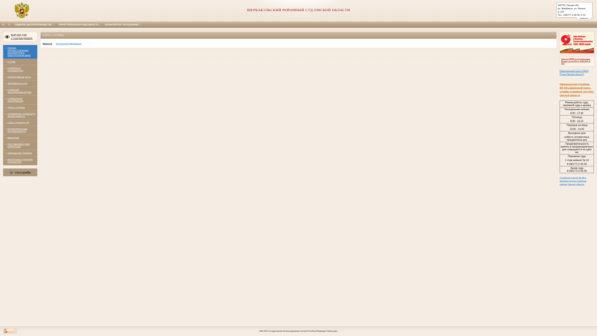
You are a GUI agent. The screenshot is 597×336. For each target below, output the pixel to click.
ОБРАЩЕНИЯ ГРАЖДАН (19, 153)
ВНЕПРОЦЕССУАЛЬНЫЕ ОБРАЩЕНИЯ (20, 160)
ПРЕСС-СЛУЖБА (16, 107)
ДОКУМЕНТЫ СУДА (17, 83)
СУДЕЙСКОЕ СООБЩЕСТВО (15, 69)
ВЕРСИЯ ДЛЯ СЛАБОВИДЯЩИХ (22, 37)
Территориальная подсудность (78, 24)
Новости (47, 43)
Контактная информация (69, 43)
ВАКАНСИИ (13, 138)
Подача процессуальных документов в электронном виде (19, 52)
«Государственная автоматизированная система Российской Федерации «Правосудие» (303, 331)
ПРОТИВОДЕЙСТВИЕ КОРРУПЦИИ (18, 145)
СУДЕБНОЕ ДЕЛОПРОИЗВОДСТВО (19, 91)
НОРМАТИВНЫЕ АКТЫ (19, 77)
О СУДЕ (11, 62)
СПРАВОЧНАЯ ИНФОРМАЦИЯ (15, 100)
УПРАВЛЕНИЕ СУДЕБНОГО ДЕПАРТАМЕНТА (21, 115)
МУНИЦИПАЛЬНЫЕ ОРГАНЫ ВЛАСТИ (17, 130)
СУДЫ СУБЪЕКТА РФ (18, 122)
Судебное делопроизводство (33, 24)
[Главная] (3, 24)
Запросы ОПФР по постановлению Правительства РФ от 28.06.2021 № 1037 (575, 61)
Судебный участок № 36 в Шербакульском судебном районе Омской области (573, 181)
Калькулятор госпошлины (122, 24)
